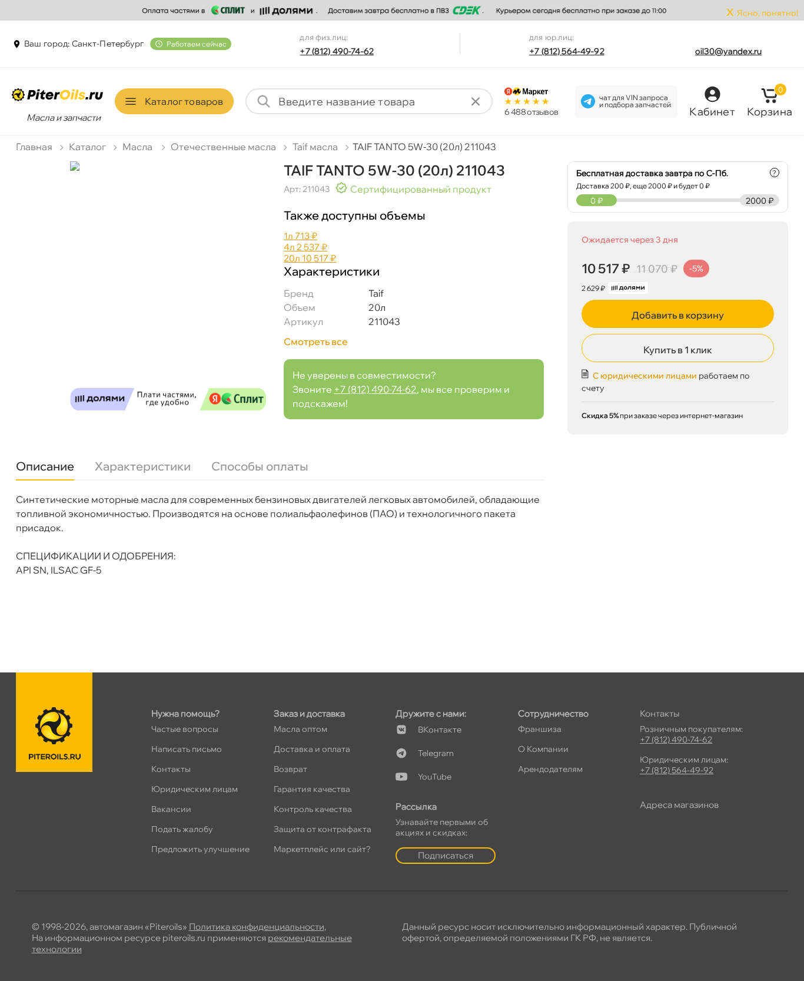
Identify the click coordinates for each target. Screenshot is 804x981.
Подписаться (445, 855)
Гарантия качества (312, 789)
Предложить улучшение (200, 849)
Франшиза (540, 729)
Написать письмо (186, 749)
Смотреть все (316, 341)
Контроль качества (313, 809)
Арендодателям (550, 769)
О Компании (543, 749)
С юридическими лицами (645, 375)
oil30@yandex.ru (728, 51)
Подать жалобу (182, 829)
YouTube (434, 776)
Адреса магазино (679, 804)
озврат (290, 769)
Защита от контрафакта (322, 829)
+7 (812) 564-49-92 (566, 51)
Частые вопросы (184, 729)
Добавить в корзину (678, 315)
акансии (171, 809)
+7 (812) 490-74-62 (337, 51)
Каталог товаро (184, 101)
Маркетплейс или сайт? (322, 849)
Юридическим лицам (194, 789)
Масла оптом (300, 729)
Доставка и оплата (312, 749)
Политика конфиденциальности (256, 926)
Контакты (171, 769)
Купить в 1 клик (677, 350)
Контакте (439, 729)
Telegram (436, 753)
